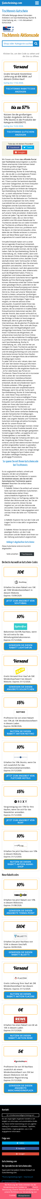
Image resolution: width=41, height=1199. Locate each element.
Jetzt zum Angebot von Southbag (20, 602)
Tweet (28, 147)
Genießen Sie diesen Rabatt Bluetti (20, 953)
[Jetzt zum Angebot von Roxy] (20, 801)
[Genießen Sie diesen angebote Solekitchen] (20, 671)
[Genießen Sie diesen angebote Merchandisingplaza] (20, 1061)
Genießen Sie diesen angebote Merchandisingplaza (20, 1088)
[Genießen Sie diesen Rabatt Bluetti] (20, 936)
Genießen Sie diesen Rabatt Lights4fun (20, 646)
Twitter (21, 1143)
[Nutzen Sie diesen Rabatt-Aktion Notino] (20, 712)
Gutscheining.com (12, 3)
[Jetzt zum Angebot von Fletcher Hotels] (20, 757)
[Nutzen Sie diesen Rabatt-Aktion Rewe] (20, 1020)
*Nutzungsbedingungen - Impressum (17, 1177)
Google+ (21, 152)
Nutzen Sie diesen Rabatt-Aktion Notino (20, 732)
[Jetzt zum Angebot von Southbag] (20, 582)
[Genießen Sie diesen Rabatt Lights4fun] (20, 626)
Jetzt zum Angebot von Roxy (20, 821)
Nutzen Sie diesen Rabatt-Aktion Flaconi (20, 995)
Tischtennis (26, 554)
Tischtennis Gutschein (20, 131)
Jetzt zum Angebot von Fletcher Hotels (20, 777)
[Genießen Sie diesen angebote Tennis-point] (20, 894)
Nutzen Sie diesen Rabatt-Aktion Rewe (20, 1036)
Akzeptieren (24, 1195)
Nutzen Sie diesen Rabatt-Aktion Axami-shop (20, 864)
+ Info (20, 20)
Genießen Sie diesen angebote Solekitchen (20, 688)
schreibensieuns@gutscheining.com (21, 1115)
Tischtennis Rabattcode (20, 88)
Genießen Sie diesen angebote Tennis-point (21, 911)
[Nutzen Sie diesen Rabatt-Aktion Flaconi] (20, 978)
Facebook (14, 147)
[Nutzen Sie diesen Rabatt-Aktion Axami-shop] (20, 846)
